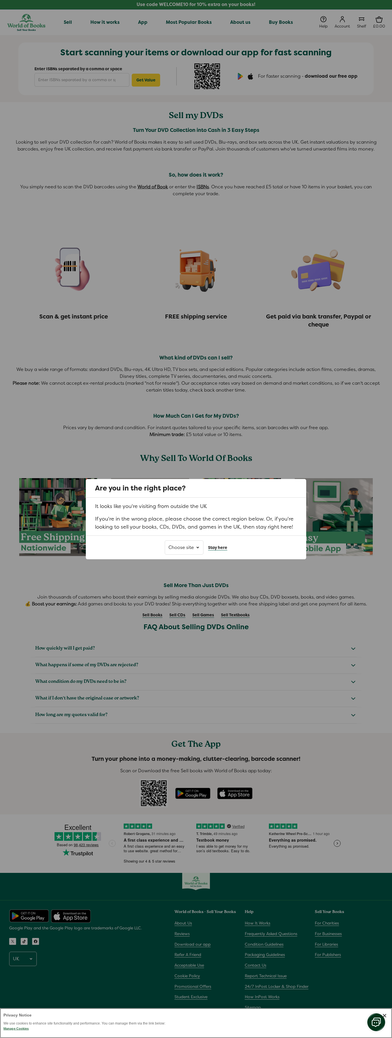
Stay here (217, 547)
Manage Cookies (16, 1028)
